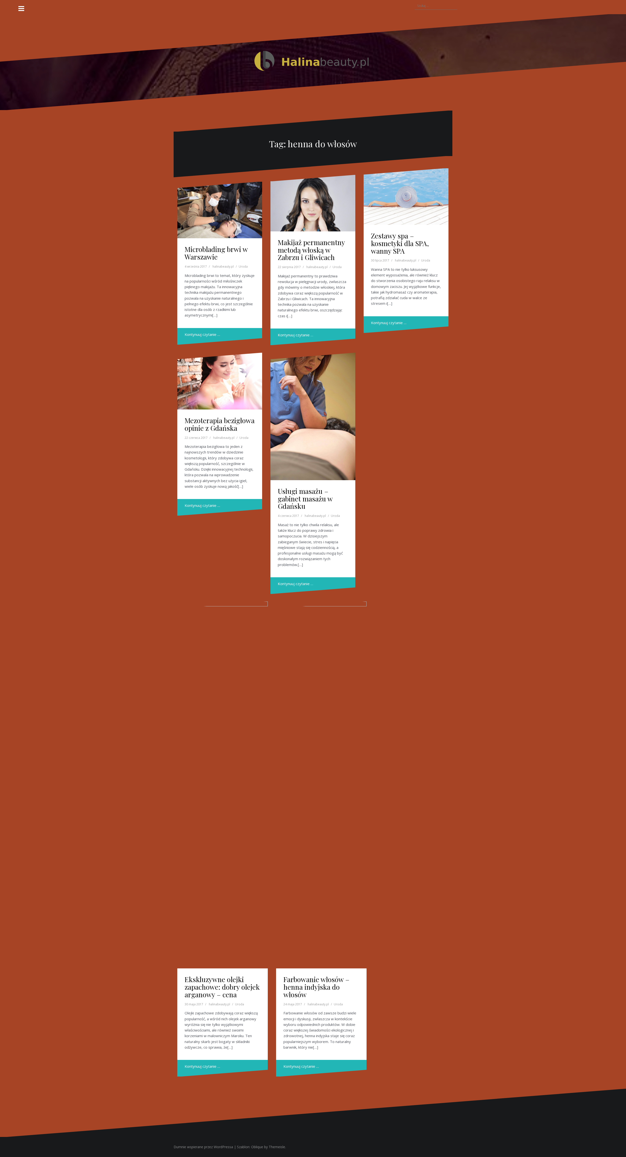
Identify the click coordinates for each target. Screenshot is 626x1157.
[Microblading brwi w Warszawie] (219, 210)
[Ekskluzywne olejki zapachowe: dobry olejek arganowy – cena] (222, 784)
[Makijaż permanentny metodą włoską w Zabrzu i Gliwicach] (312, 203)
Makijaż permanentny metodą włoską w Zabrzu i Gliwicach (311, 250)
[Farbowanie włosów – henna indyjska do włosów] (321, 784)
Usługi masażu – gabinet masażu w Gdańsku (305, 499)
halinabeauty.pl (223, 266)
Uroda (243, 266)
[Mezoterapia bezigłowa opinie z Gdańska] (219, 381)
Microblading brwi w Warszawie (216, 253)
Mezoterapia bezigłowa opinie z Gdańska (220, 424)
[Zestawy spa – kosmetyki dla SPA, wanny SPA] (406, 196)
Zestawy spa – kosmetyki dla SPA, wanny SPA (400, 243)
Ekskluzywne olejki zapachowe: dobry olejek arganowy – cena (222, 987)
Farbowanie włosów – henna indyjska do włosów (316, 987)
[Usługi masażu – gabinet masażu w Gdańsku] (312, 416)
